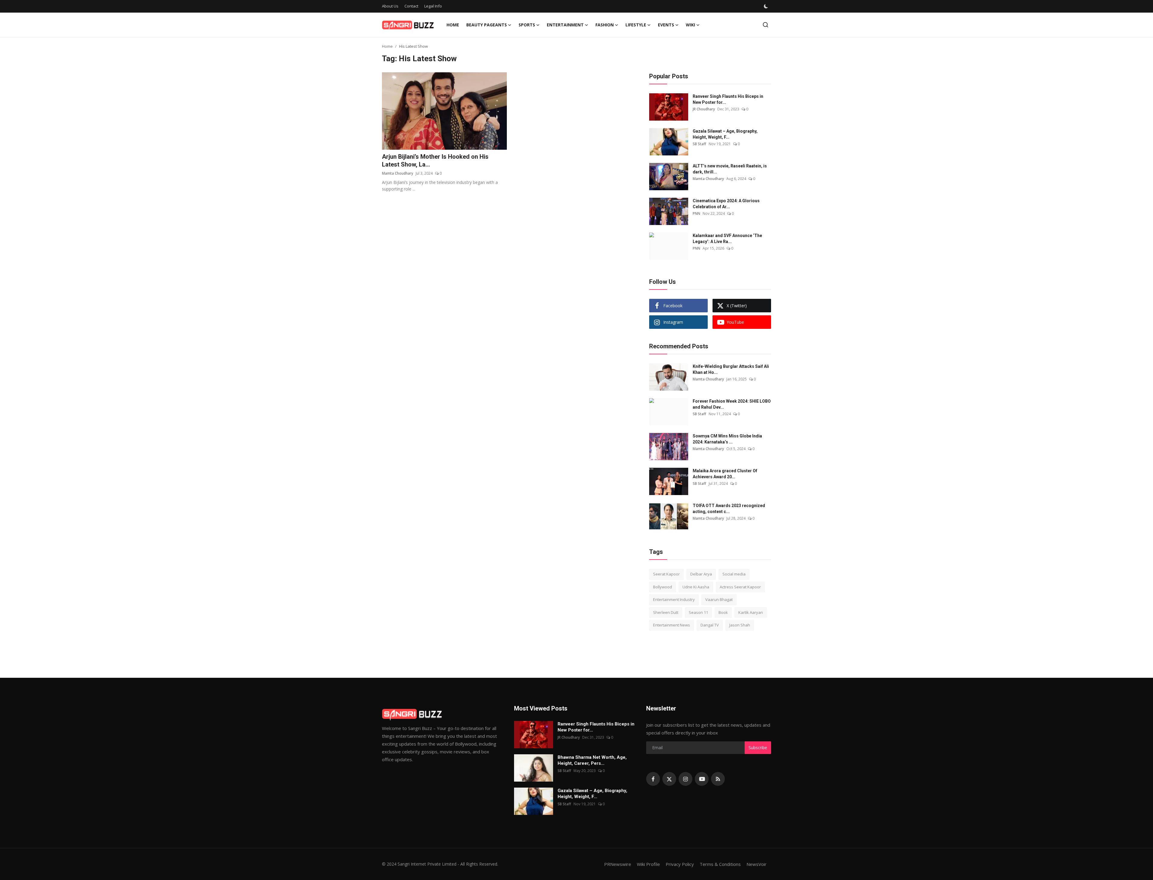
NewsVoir (756, 864)
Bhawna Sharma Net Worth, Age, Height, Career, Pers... (592, 760)
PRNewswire (617, 864)
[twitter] (669, 779)
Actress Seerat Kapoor (740, 587)
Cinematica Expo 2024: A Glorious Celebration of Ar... (726, 203)
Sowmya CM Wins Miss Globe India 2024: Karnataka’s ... (727, 439)
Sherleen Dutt (665, 612)
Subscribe (758, 747)
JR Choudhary (704, 109)
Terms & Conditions (720, 864)
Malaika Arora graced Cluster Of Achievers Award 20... (725, 473)
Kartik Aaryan (750, 612)
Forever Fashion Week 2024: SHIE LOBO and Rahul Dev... (732, 404)
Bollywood (662, 587)
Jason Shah (739, 625)
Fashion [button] (604, 25)
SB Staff (699, 143)
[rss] (718, 779)
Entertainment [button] (565, 25)
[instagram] (685, 779)
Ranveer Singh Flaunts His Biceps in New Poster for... (728, 99)
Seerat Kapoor (666, 574)
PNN (696, 213)
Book (723, 612)
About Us (390, 6)
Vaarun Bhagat (719, 599)
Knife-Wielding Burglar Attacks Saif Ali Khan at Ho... (731, 369)
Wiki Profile (648, 864)
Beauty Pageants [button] (486, 25)
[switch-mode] (766, 6)
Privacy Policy (680, 864)
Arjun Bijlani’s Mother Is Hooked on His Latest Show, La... (435, 160)
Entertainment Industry (674, 599)
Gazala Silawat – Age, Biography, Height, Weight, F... (725, 134)
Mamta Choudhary (397, 173)
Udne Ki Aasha (695, 587)
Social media (734, 574)
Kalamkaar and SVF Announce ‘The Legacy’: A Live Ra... (727, 238)
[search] (765, 24)
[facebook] (653, 779)
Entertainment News (671, 625)
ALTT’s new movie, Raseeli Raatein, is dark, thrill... (730, 169)
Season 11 (698, 612)
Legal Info (433, 6)
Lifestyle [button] (635, 25)
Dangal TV (710, 625)
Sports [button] (527, 25)
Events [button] (666, 25)
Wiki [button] (690, 25)
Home (452, 25)
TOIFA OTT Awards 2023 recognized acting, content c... (729, 508)
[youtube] (702, 779)
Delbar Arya (701, 574)
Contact (411, 6)
